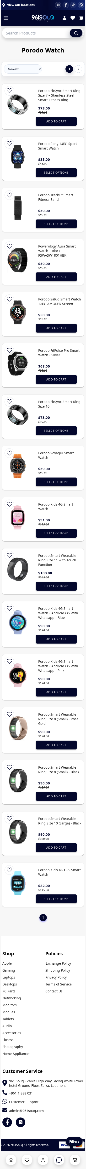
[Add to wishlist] (9, 91)
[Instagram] (58, 5)
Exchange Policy (58, 963)
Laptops (8, 977)
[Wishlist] (72, 19)
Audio (7, 1026)
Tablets (8, 1019)
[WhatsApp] (81, 5)
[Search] (76, 33)
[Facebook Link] (7, 1122)
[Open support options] (59, 1160)
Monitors (9, 1005)
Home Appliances (16, 1053)
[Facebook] (66, 5)
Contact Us (54, 991)
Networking (11, 998)
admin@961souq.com (26, 1110)
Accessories (11, 1033)
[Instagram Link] (20, 1122)
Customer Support (23, 1102)
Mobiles (8, 1012)
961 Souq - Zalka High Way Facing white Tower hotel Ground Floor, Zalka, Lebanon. (46, 1083)
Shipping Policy (57, 970)
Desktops (9, 984)
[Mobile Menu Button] (6, 18)
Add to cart (56, 121)
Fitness (8, 1039)
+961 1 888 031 (21, 1093)
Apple (7, 963)
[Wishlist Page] (27, 1160)
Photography (12, 1046)
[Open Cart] (75, 1160)
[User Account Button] (43, 1160)
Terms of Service (58, 984)
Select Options (56, 173)
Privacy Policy (56, 977)
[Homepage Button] (11, 1160)
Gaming (8, 970)
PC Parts (9, 991)
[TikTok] (73, 5)
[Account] (64, 19)
